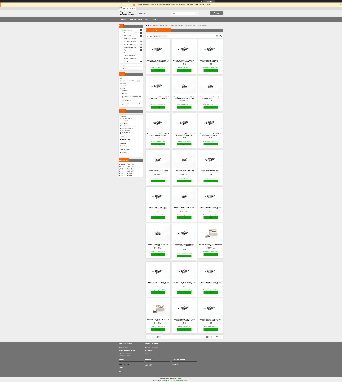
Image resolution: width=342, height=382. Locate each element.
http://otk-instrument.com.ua (129, 126)
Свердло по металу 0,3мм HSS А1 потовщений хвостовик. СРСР (158, 208)
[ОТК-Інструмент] (127, 13)
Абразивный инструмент (125, 353)
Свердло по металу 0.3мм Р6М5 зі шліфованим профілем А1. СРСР (158, 171)
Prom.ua (180, 378)
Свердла (180, 25)
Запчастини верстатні (129, 55)
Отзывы (124, 68)
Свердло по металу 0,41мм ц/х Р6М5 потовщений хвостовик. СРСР (210, 319)
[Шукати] (196, 13)
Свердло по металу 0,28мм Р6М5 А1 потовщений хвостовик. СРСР (210, 134)
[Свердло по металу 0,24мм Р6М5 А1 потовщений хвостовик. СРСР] (158, 86)
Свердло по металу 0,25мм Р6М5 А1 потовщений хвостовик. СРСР (158, 134)
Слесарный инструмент (151, 347)
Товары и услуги (135, 19)
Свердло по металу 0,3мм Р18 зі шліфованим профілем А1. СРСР (184, 171)
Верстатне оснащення (130, 44)
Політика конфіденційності (182, 380)
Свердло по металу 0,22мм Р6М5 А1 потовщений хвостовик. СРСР (210, 60)
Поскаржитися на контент (168, 380)
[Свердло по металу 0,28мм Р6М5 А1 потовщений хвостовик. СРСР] (210, 123)
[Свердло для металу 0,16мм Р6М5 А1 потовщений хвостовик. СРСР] (184, 49)
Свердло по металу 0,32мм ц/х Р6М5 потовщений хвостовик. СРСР (210, 208)
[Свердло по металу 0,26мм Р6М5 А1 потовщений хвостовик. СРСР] (184, 123)
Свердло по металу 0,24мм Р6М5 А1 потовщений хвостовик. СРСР (158, 97)
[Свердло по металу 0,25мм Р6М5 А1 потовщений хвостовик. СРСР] (158, 123)
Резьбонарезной (123, 347)
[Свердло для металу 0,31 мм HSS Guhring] (184, 196)
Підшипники (127, 50)
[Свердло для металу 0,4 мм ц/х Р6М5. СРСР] (158, 308)
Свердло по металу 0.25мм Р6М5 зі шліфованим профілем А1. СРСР (184, 97)
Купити (158, 70)
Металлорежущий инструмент (127, 350)
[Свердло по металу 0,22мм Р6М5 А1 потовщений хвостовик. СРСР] (210, 49)
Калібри (126, 61)
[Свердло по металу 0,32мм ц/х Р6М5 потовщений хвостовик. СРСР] (210, 196)
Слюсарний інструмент (130, 47)
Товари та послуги (153, 25)
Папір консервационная (130, 58)
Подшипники (148, 350)
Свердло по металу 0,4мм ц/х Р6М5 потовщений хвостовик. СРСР (184, 319)
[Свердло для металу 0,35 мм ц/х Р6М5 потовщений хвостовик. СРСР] (158, 271)
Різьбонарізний (128, 35)
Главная (123, 19)
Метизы (147, 353)
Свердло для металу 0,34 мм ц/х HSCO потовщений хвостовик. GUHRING (184, 245)
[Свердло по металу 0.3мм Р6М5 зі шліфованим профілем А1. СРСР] (158, 159)
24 (217, 337)
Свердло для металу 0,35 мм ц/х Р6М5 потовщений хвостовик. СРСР (158, 283)
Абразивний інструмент (130, 41)
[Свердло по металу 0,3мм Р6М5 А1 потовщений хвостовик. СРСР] (210, 159)
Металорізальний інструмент (168, 25)
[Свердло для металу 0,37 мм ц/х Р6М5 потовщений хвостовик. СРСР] (184, 271)
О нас (146, 19)
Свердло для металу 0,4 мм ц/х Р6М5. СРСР (158, 319)
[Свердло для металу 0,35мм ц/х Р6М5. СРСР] (210, 233)
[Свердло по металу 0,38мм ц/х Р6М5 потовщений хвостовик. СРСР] (210, 271)
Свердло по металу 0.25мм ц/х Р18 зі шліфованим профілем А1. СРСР (210, 97)
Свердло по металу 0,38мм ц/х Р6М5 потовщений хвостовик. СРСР (210, 283)
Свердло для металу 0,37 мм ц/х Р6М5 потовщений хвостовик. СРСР (184, 283)
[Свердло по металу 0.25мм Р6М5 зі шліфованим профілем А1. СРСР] (184, 86)
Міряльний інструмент (130, 38)
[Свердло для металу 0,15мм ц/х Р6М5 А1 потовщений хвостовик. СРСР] (158, 49)
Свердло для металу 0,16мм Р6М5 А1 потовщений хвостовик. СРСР (184, 60)
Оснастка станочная (124, 355)
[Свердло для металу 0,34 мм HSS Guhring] (158, 233)
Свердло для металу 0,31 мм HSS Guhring (184, 208)
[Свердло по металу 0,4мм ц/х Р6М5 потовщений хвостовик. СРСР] (184, 308)
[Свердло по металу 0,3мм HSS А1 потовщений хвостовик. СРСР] (158, 196)
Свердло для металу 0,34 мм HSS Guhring (158, 244)
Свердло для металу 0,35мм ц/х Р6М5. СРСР (210, 244)
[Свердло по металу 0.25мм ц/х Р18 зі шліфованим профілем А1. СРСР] (210, 86)
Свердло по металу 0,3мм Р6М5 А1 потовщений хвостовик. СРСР (210, 171)
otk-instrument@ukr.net (127, 128)
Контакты (155, 19)
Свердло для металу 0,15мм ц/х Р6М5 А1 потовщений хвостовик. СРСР (158, 60)
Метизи (126, 53)
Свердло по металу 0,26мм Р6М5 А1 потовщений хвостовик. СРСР (184, 134)
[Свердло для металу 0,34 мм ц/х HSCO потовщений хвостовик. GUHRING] (184, 233)
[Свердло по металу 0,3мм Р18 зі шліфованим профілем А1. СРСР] (184, 159)
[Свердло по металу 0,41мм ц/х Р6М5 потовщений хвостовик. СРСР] (210, 308)
